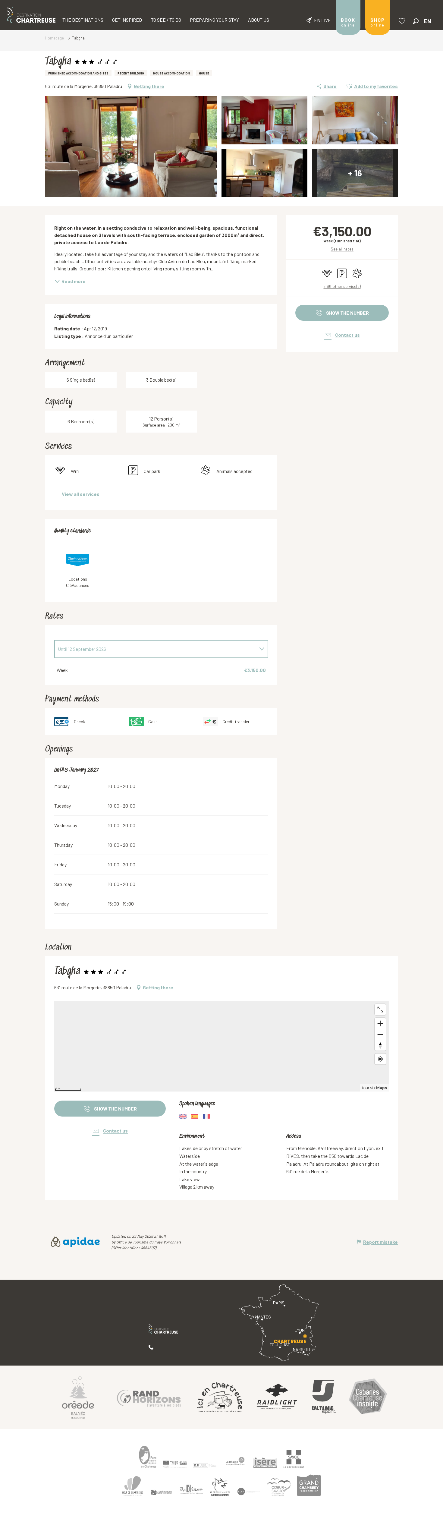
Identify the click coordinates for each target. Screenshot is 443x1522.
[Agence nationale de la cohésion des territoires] (205, 1465)
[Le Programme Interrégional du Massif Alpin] (175, 1464)
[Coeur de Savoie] (279, 1487)
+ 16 (355, 173)
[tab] (155, 649)
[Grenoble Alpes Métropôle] (220, 1486)
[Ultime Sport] (324, 1397)
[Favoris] (402, 21)
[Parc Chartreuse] (148, 1456)
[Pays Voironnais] (191, 1490)
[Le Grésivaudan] (161, 1492)
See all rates (342, 248)
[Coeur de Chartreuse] (132, 1486)
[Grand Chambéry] (309, 1485)
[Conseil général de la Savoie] (293, 1459)
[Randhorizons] (149, 1397)
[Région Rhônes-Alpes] (235, 1461)
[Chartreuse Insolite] (368, 1397)
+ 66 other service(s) (342, 286)
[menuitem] (31, 15)
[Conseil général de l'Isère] (265, 1462)
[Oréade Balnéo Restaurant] (78, 1397)
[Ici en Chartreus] (219, 1397)
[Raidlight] (277, 1397)
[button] (415, 21)
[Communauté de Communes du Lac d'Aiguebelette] (249, 1491)
